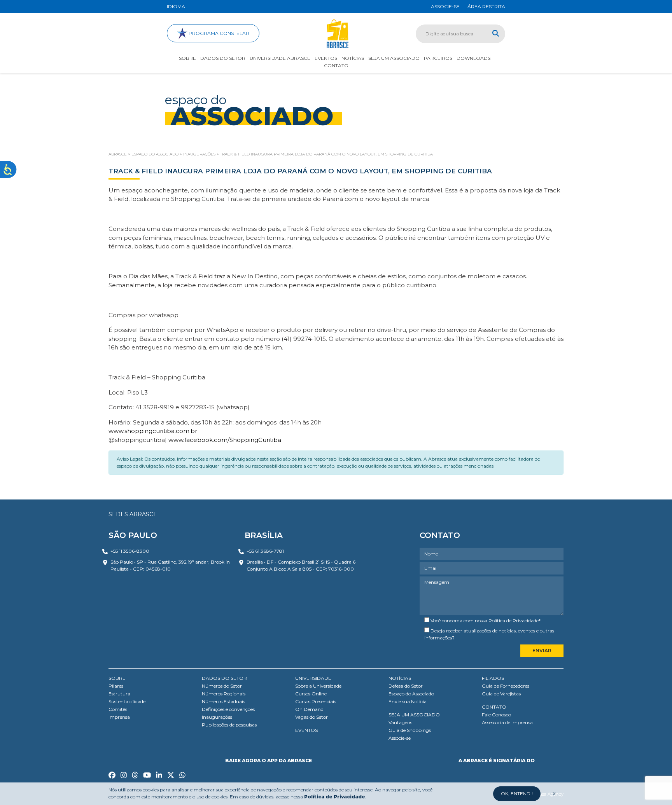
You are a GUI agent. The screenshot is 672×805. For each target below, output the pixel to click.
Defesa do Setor (405, 686)
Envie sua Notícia (407, 701)
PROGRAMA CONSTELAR (218, 33)
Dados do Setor (222, 58)
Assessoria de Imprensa (507, 722)
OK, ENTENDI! (517, 793)
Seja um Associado (394, 58)
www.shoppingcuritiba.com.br (152, 431)
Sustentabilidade (126, 701)
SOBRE (117, 678)
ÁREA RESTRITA (486, 6)
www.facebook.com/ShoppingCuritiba (224, 440)
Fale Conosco (496, 715)
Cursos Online (311, 694)
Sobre (187, 58)
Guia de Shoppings (409, 730)
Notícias (352, 58)
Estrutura (119, 694)
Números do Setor (222, 686)
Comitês (117, 709)
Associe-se (399, 738)
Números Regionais (223, 694)
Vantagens (400, 722)
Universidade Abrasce (280, 58)
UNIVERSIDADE (313, 678)
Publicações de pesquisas (229, 725)
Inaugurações (217, 717)
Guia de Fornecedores (505, 686)
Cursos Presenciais (315, 701)
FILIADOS (493, 678)
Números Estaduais (223, 701)
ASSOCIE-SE (445, 6)
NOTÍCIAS (399, 678)
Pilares (115, 686)
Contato (336, 65)
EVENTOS (306, 730)
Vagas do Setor (311, 717)
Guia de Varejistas (501, 694)
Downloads (473, 58)
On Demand (309, 709)
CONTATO (494, 707)
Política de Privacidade (513, 620)
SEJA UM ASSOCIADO (414, 715)
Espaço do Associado (411, 694)
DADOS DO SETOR (224, 678)
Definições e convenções (228, 709)
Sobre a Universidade (318, 686)
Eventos (326, 58)
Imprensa (119, 717)
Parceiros (438, 58)
